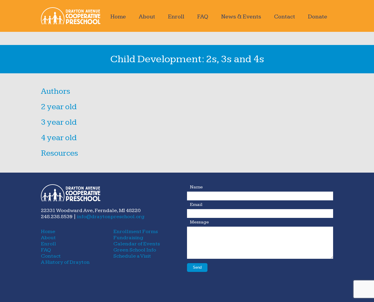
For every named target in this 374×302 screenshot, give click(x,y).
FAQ (202, 16)
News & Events (241, 16)
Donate (317, 16)
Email (196, 204)
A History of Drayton (65, 262)
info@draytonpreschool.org (110, 217)
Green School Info (134, 250)
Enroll (176, 16)
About (147, 16)
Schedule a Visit (132, 256)
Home (118, 16)
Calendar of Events (136, 244)
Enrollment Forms (135, 231)
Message (199, 222)
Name (196, 187)
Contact (284, 16)
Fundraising (128, 238)
